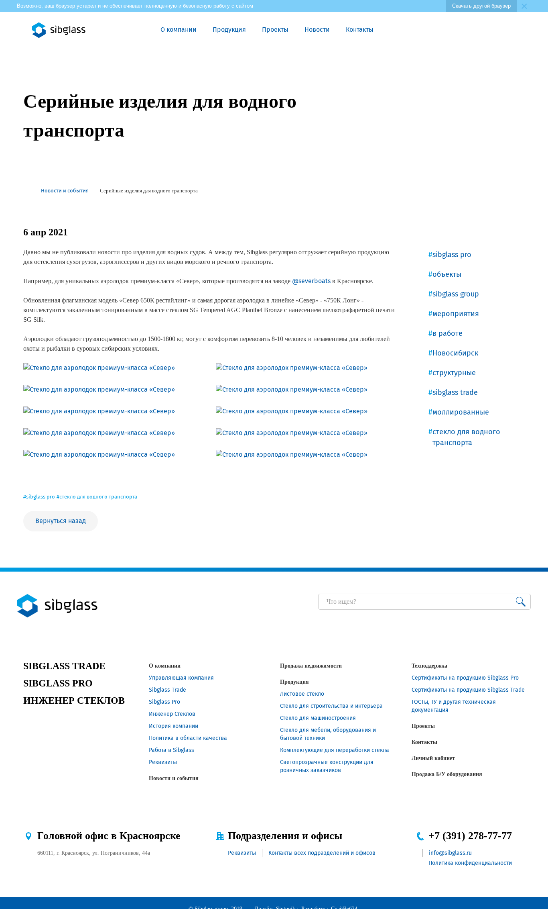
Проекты (275, 29)
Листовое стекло (302, 693)
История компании (173, 726)
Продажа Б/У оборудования (447, 774)
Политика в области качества (188, 738)
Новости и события (174, 778)
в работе (447, 333)
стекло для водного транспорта (466, 437)
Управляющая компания (181, 677)
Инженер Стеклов (172, 714)
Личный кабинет (433, 758)
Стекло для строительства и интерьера (331, 706)
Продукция (229, 29)
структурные (454, 372)
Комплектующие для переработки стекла (334, 750)
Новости (317, 29)
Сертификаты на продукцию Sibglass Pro (465, 677)
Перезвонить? (412, 30)
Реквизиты (163, 762)
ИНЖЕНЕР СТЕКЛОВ (74, 700)
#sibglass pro (39, 497)
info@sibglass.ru (450, 853)
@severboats (311, 281)
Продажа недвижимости (311, 666)
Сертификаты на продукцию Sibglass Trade (468, 689)
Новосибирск (455, 353)
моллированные (460, 412)
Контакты (359, 29)
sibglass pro (451, 254)
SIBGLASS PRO (58, 683)
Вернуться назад (60, 521)
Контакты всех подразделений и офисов (321, 853)
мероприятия (455, 313)
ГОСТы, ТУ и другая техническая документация (454, 706)
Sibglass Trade (167, 689)
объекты (446, 274)
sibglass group (455, 294)
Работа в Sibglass (171, 750)
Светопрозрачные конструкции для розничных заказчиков (326, 766)
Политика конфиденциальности (470, 863)
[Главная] (26, 191)
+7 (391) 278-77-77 (470, 836)
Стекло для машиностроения (318, 718)
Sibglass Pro (164, 702)
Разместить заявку (430, 30)
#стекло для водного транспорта (97, 497)
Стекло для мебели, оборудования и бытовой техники (328, 734)
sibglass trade (455, 392)
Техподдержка (429, 666)
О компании (178, 29)
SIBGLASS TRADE (64, 666)
